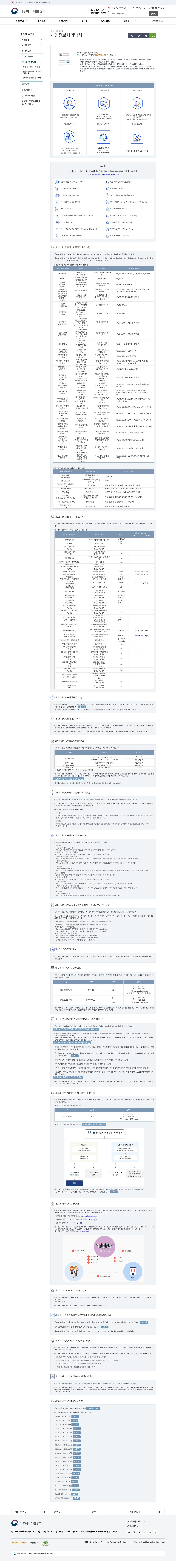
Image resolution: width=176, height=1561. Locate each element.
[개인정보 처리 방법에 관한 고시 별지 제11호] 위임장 (70, 1043)
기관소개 (127, 21)
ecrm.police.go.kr (74, 1223)
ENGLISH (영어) (137, 8)
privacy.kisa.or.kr (89, 1219)
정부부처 (95, 1511)
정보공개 (20, 21)
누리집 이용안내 (133, 1521)
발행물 (84, 21)
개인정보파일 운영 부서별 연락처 (92, 1124)
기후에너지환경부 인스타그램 (134, 1532)
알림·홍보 (105, 21)
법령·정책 (63, 21)
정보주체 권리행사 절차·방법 (32, 78)
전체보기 (156, 20)
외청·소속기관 (20, 1511)
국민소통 (41, 21)
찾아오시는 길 (132, 1526)
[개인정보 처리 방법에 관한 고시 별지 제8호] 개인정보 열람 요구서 (75, 1029)
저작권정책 (33, 1542)
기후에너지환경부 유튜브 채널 (128, 1532)
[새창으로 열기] (45, 1542)
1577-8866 (84, 1531)
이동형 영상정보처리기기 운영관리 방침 (32, 72)
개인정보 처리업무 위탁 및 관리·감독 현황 (67, 779)
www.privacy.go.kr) (103, 704)
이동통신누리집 (156, 8)
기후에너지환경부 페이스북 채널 (139, 1532)
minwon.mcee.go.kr (140, 583)
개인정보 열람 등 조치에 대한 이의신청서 (67, 1077)
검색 (151, 13)
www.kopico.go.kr (89, 1216)
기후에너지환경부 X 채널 (144, 1532)
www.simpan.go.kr (82, 1231)
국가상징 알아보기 (117, 8)
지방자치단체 (135, 1511)
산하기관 (56, 1511)
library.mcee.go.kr (140, 635)
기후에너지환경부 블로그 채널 (150, 1532)
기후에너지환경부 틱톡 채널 (155, 1532)
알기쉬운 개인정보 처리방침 (31, 67)
